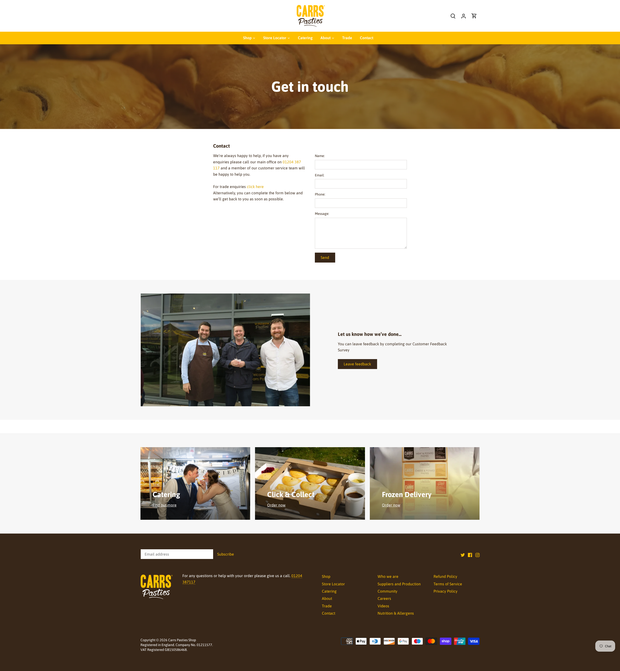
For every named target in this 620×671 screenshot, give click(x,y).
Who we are (388, 576)
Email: (319, 175)
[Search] (453, 16)
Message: (322, 214)
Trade (327, 606)
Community (387, 591)
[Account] (463, 16)
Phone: (320, 194)
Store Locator (333, 584)
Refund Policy (445, 576)
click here (255, 186)
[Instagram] (477, 554)
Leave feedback (357, 364)
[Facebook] (470, 554)
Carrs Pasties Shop (182, 640)
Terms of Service (448, 584)
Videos (383, 606)
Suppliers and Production (399, 584)
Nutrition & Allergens (396, 613)
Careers (384, 598)
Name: (320, 156)
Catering (329, 591)
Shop (326, 576)
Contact (328, 613)
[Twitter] (463, 554)
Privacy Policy (445, 591)
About (327, 598)
